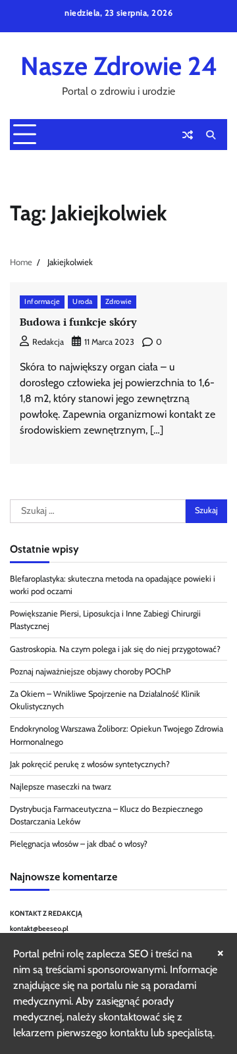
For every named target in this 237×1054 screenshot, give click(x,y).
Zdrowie (118, 301)
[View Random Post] (188, 135)
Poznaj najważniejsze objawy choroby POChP (90, 671)
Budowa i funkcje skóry (78, 321)
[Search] (211, 135)
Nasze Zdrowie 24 (118, 66)
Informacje (42, 301)
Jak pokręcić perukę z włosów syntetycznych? (90, 764)
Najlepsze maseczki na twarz (60, 786)
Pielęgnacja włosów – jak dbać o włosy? (78, 844)
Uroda (82, 301)
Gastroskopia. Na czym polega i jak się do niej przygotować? (115, 649)
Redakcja (48, 342)
